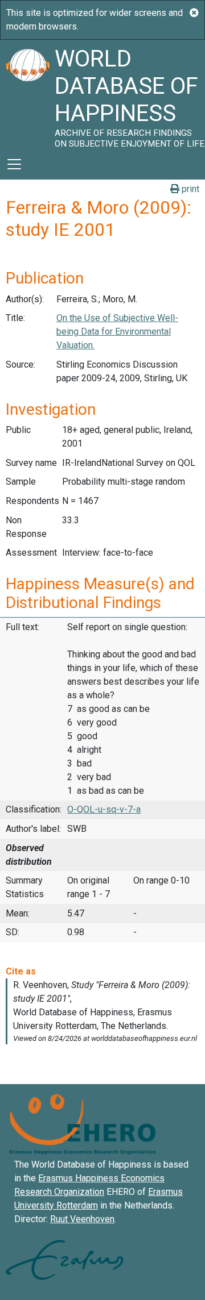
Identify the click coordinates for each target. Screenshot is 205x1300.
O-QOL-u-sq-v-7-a (104, 809)
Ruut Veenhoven (82, 1219)
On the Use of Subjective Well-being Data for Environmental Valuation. (117, 331)
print (189, 189)
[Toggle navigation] (14, 164)
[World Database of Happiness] (27, 94)
